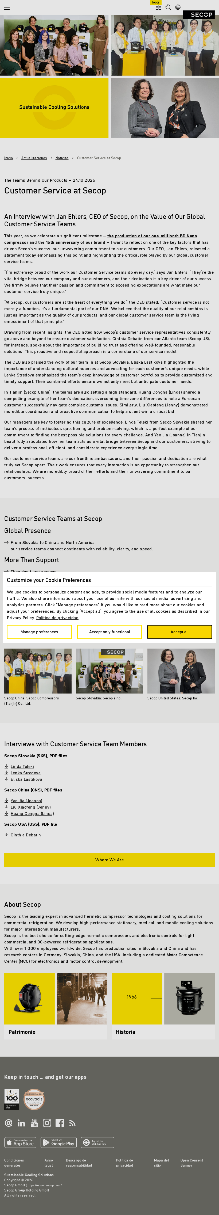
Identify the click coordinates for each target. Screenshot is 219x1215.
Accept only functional (109, 632)
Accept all (180, 632)
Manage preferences (39, 632)
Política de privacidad (57, 617)
